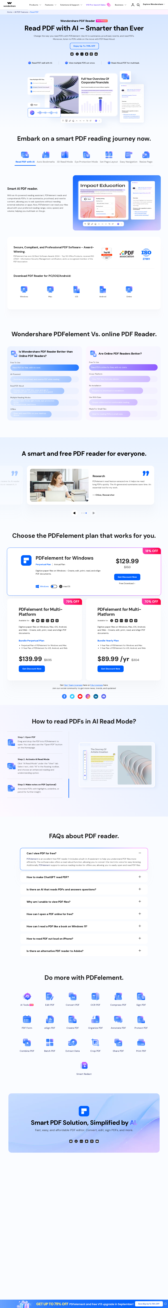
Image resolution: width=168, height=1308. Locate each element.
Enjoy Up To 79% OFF (84, 46)
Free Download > (127, 583)
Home (10, 12)
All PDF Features (21, 12)
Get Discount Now (127, 577)
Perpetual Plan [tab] (43, 564)
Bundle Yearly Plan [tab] (108, 640)
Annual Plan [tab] (59, 564)
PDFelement (32, 859)
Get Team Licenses (73, 685)
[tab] (25, 158)
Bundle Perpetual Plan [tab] (31, 640)
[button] (74, 513)
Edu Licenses (96, 685)
